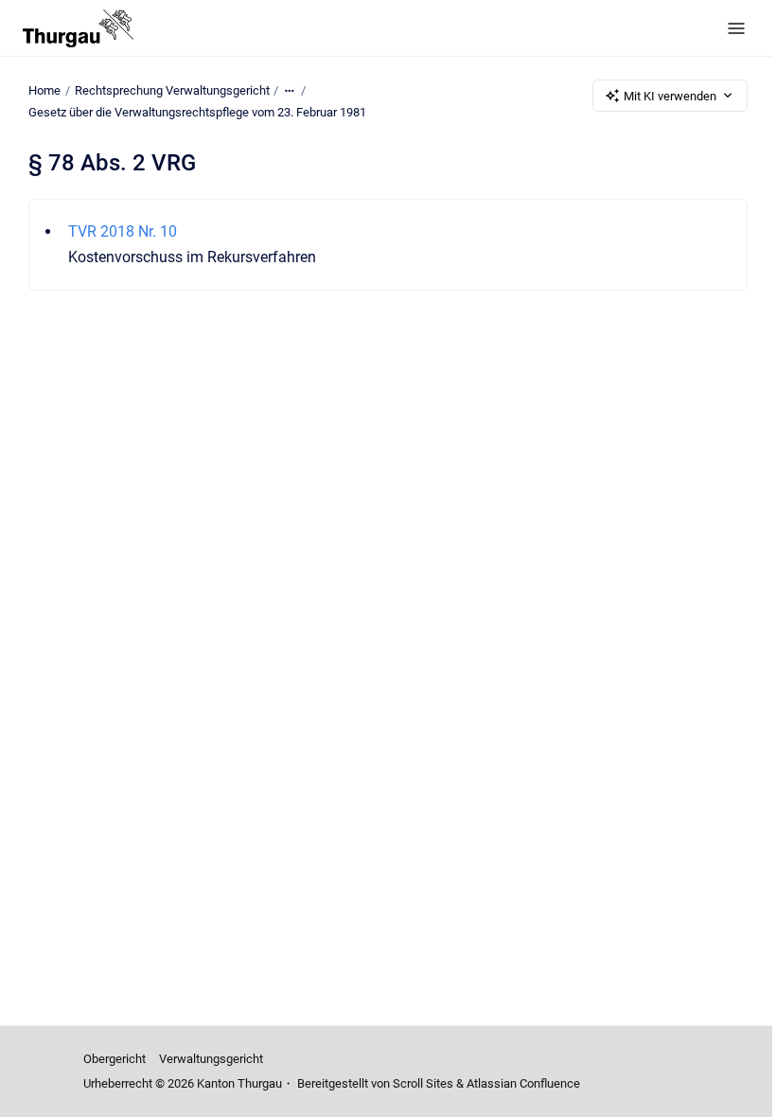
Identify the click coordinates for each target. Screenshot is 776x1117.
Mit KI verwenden (670, 96)
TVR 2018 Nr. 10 (122, 231)
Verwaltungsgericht (211, 1059)
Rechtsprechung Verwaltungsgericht (172, 90)
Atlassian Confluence (523, 1083)
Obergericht (114, 1059)
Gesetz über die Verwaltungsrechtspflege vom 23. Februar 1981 (197, 112)
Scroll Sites (423, 1083)
